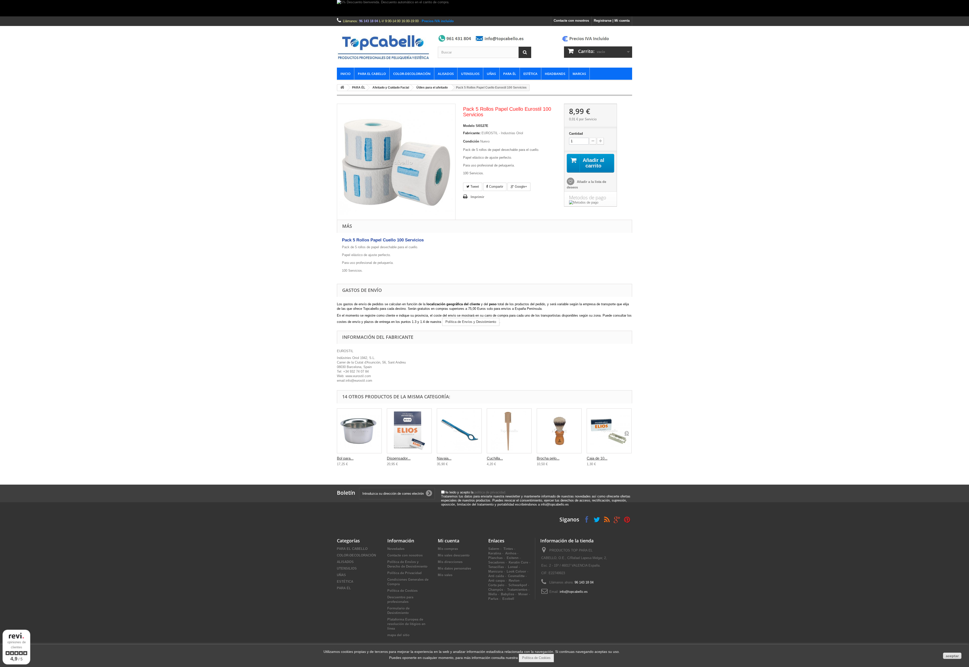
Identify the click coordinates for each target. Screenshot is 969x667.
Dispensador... (399, 458)
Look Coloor (516, 571)
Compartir (495, 186)
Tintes (508, 549)
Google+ (520, 186)
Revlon (514, 580)
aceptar (952, 656)
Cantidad (576, 133)
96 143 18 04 (368, 21)
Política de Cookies (402, 591)
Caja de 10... (597, 458)
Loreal (513, 567)
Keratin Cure (518, 562)
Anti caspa (496, 580)
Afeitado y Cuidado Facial (390, 87)
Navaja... (444, 458)
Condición (471, 141)
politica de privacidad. (490, 492)
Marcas (579, 73)
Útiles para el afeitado (432, 87)
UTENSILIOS (470, 73)
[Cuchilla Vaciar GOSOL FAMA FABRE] (509, 430)
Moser (523, 594)
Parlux (493, 599)
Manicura (495, 571)
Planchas (495, 558)
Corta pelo (496, 585)
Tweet (474, 186)
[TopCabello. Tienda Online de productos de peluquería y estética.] (383, 47)
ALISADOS (446, 73)
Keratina (494, 553)
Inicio (345, 73)
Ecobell (508, 599)
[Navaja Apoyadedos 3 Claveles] (459, 430)
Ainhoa (510, 553)
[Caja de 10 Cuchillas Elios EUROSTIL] (609, 430)
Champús (495, 590)
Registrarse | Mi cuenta (612, 20)
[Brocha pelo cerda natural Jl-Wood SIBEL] (559, 430)
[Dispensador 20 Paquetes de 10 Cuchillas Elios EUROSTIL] (409, 430)
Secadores (496, 562)
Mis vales (445, 575)
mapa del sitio (398, 635)
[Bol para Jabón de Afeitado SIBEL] (359, 430)
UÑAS (491, 73)
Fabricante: (471, 133)
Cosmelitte (516, 576)
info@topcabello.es (574, 592)
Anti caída (496, 576)
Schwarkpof (517, 585)
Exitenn (513, 558)
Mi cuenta (448, 541)
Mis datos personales (454, 568)
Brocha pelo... (548, 458)
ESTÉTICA (530, 73)
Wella (492, 594)
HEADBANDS (555, 73)
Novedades (396, 549)
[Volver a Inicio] (342, 88)
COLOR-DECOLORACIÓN (411, 73)
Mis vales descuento (454, 555)
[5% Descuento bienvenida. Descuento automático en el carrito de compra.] (484, 8)
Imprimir (477, 197)
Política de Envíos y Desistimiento (470, 322)
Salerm (493, 549)
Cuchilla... (495, 458)
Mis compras (448, 549)
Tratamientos (517, 590)
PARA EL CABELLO (372, 73)
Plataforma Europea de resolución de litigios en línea (406, 624)
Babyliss (507, 594)
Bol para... (345, 458)
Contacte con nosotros (571, 20)
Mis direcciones (450, 562)
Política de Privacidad (404, 573)
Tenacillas (496, 567)
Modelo (469, 126)
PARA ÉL (509, 73)
